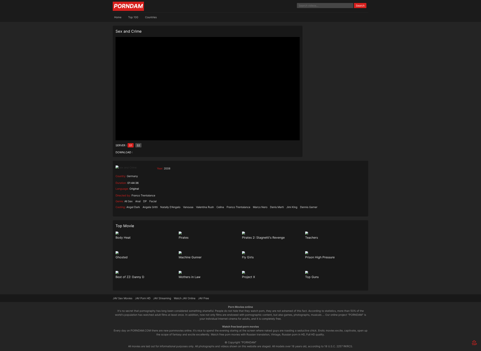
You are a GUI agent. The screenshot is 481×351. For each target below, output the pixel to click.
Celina (220, 207)
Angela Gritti (150, 207)
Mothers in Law (189, 277)
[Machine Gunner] (209, 252)
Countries (151, 17)
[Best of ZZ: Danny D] (146, 272)
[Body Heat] (146, 233)
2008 (167, 168)
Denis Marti (277, 207)
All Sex (128, 201)
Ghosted (122, 257)
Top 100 (133, 17)
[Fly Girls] (272, 252)
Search (360, 5)
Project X (248, 277)
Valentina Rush (205, 207)
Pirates (183, 237)
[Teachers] (335, 233)
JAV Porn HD (143, 298)
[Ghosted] (146, 252)
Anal (138, 201)
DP (145, 201)
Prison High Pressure (320, 257)
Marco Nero (260, 207)
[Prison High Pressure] (335, 252)
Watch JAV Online (184, 298)
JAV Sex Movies (122, 298)
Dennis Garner (308, 207)
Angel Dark (133, 207)
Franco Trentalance (143, 195)
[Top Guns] (335, 272)
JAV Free (203, 298)
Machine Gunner (190, 257)
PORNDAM (128, 6)
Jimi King (291, 207)
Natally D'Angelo (170, 207)
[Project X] (272, 272)
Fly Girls (248, 257)
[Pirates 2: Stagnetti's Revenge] (272, 233)
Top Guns (312, 277)
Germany (132, 176)
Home (117, 17)
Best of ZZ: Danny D (130, 277)
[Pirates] (209, 233)
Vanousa (188, 207)
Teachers (311, 237)
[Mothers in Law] (209, 272)
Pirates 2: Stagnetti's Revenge (263, 237)
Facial (153, 201)
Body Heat (123, 237)
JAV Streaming (162, 298)
